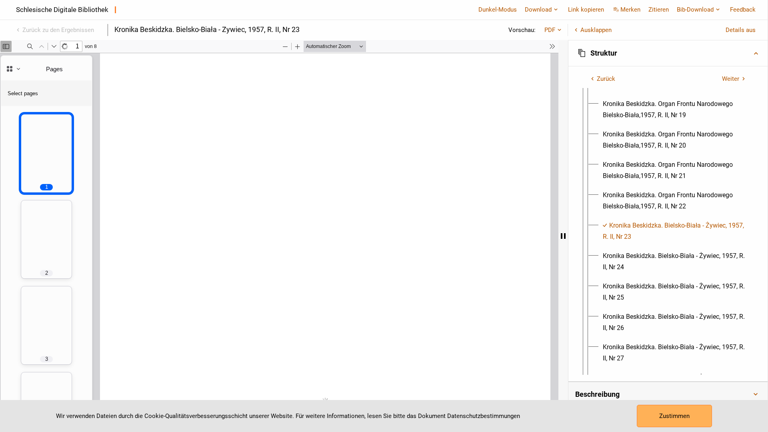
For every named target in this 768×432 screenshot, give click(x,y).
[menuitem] (675, 109)
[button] (668, 53)
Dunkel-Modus (497, 9)
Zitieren (658, 9)
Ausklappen (596, 30)
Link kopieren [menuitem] (586, 9)
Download (538, 9)
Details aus (741, 30)
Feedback (743, 9)
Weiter (730, 78)
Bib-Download (695, 9)
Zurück (606, 78)
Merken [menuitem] (630, 9)
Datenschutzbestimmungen (483, 416)
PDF (549, 30)
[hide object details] (563, 236)
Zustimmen (674, 416)
